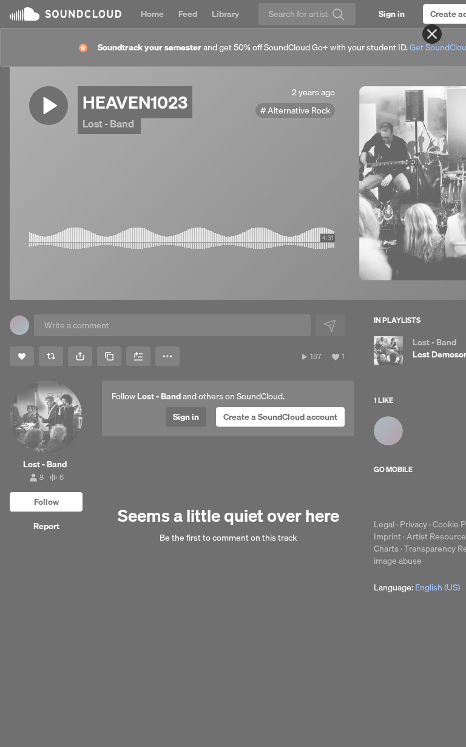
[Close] (432, 34)
